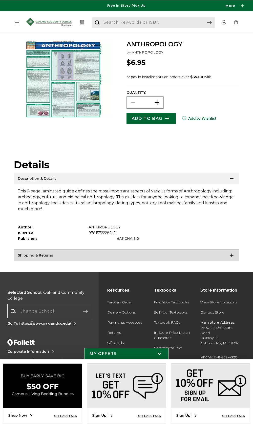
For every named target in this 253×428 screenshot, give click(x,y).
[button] (126, 5)
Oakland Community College (45, 295)
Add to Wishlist (202, 118)
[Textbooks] (82, 22)
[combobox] (49, 311)
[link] (236, 22)
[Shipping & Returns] (126, 255)
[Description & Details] (126, 179)
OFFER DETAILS (65, 416)
